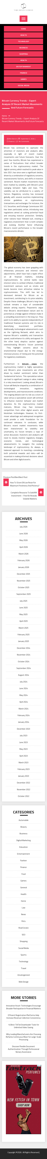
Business (23, 47)
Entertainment (23, 66)
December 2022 (23, 782)
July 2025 (23, 600)
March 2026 (23, 553)
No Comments (24, 141)
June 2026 (23, 533)
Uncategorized (23, 974)
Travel (23, 968)
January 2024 (23, 722)
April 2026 (23, 547)
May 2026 (23, 540)
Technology (23, 41)
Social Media (23, 85)
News (23, 914)
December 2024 (23, 648)
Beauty (23, 826)
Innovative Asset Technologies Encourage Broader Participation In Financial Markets (23, 1007)
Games (24, 79)
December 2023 (23, 728)
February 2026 (24, 560)
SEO (23, 934)
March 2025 (23, 627)
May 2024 (23, 695)
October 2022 (23, 796)
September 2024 (23, 668)
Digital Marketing (23, 840)
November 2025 (23, 580)
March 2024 (23, 708)
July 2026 (23, 526)
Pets (24, 921)
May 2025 (23, 614)
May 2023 (23, 749)
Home (23, 28)
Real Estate (24, 927)
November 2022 (23, 789)
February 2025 (24, 634)
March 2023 (23, 762)
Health (23, 35)
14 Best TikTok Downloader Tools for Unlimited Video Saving (23, 1026)
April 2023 (23, 755)
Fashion (23, 860)
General (23, 887)
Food (24, 874)
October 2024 (23, 661)
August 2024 (23, 675)
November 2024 (23, 654)
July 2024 (23, 681)
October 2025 (23, 587)
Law (23, 907)
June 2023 (23, 742)
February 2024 (24, 715)
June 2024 (23, 688)
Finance (23, 72)
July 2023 (23, 735)
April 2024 (23, 701)
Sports (24, 954)
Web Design (23, 981)
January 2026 (23, 567)
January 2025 (23, 641)
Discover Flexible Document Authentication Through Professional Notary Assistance (23, 1049)
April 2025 (23, 621)
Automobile (23, 820)
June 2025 (23, 607)
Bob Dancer (13, 138)
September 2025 (23, 594)
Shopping (23, 54)
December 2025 (23, 573)
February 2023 (24, 769)
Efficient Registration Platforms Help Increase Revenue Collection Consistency (23, 1016)
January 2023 (23, 776)
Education (23, 847)
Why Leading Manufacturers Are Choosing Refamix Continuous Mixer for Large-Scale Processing (23, 1037)
